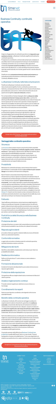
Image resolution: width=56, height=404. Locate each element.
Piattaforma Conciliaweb (35, 361)
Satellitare (21, 359)
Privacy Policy (10, 388)
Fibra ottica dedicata (21, 362)
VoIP (21, 361)
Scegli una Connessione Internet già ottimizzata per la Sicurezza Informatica (21, 345)
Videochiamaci (51, 1)
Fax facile (21, 370)
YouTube (49, 361)
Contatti (43, 1)
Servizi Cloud (48, 51)
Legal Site (29, 388)
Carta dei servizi (35, 376)
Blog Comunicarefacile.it (48, 364)
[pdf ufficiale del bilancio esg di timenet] (29, 392)
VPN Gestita (21, 367)
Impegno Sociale (26, 1)
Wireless (21, 364)
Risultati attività (35, 369)
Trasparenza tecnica (35, 364)
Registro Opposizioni (23, 388)
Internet (21, 358)
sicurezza (6, 147)
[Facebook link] (52, 385)
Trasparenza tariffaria (35, 362)
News (19, 1)
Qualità (35, 358)
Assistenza (35, 378)
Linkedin (49, 358)
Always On (4, 192)
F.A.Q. (35, 379)
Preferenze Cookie (4, 388)
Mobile (46, 43)
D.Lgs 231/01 (34, 388)
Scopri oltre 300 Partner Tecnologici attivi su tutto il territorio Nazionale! (21, 135)
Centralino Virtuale (21, 369)
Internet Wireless (49, 38)
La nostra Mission (12, 1)
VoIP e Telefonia (48, 59)
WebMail (21, 373)
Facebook (49, 359)
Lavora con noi (35, 1)
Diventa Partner (21, 372)
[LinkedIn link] (54, 385)
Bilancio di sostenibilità (35, 367)
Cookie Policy (16, 388)
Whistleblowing (4, 389)
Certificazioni (35, 359)
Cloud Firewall (21, 365)
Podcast (49, 362)
